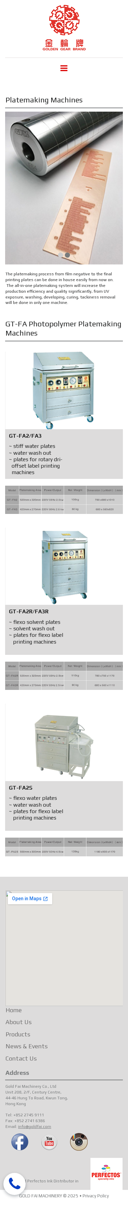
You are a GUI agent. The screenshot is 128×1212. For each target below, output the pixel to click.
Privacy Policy (96, 1195)
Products (17, 1034)
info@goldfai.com (34, 1126)
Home (13, 1010)
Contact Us (21, 1058)
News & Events (26, 1046)
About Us (18, 1021)
